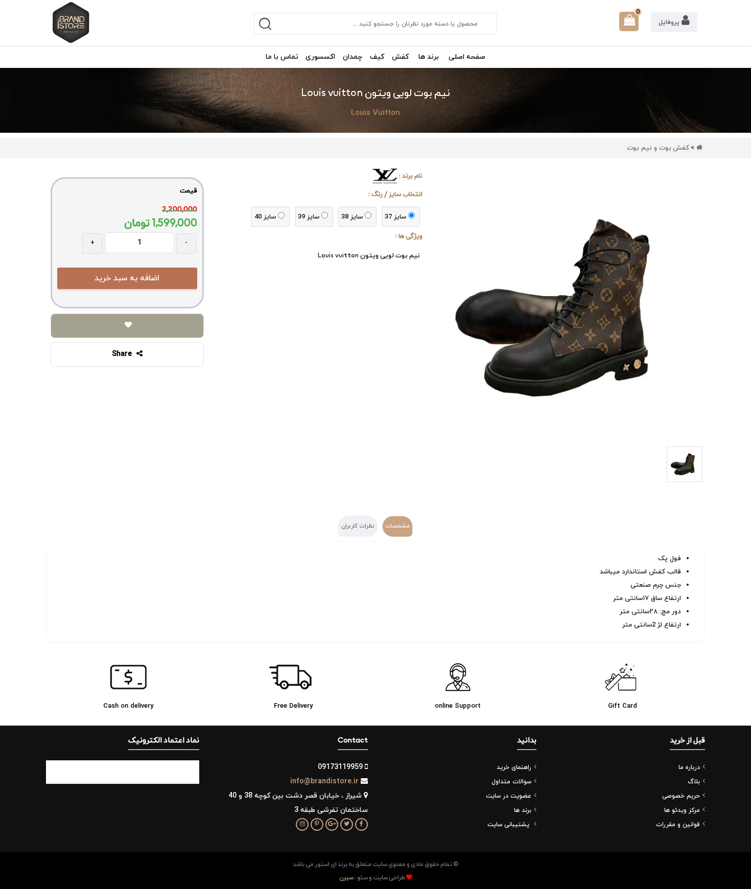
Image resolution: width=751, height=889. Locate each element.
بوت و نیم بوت (649, 148)
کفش (681, 148)
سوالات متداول (511, 782)
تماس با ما (282, 57)
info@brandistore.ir (324, 781)
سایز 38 (352, 217)
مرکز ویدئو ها (682, 810)
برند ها (522, 810)
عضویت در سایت (508, 796)
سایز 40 (265, 217)
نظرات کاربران (357, 526)
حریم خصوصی (681, 796)
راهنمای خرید (514, 767)
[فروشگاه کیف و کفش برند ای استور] (71, 22)
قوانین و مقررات (678, 825)
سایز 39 (308, 217)
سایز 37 (395, 217)
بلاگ (694, 782)
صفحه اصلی (467, 57)
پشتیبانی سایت (508, 825)
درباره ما (689, 767)
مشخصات (397, 526)
